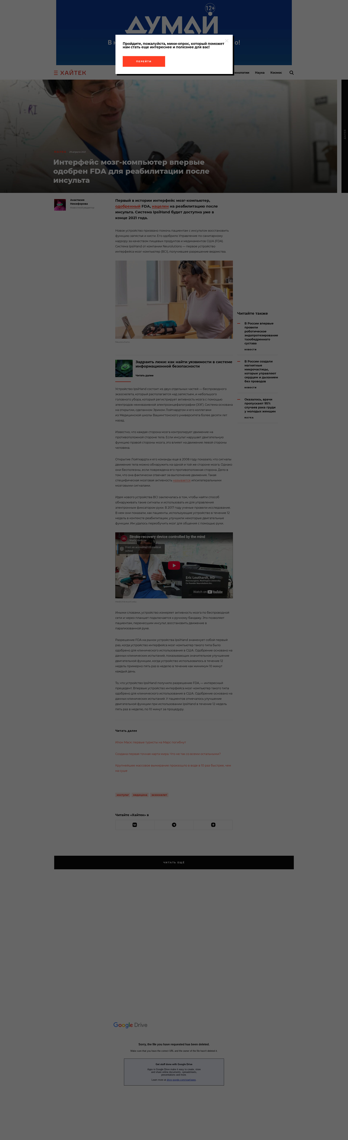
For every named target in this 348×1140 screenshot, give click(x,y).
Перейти (144, 61)
